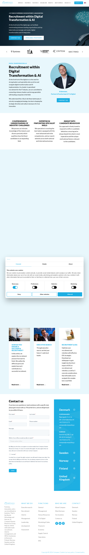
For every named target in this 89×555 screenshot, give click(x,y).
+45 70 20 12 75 (64, 422)
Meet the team (60, 511)
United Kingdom (77, 522)
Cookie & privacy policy (67, 552)
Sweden (74, 511)
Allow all (70, 294)
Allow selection (44, 294)
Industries (27, 2)
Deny (19, 294)
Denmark (75, 507)
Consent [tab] (18, 264)
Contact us (78, 2)
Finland (74, 518)
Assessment (25, 530)
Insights (50, 2)
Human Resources (44, 515)
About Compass (58, 2)
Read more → (16, 385)
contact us (63, 100)
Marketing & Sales (44, 522)
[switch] (34, 287)
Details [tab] (44, 264)
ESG (39, 541)
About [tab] (70, 264)
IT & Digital (41, 518)
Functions (34, 2)
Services (20, 2)
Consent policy (80, 552)
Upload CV (67, 2)
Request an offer (18, 311)
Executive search (26, 507)
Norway (74, 515)
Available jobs (43, 2)
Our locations (59, 515)
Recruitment (25, 511)
